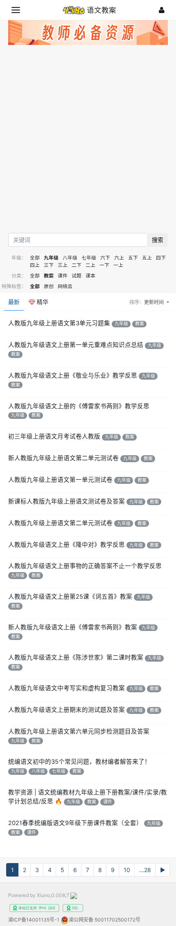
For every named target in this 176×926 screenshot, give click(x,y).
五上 (147, 258)
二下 (76, 265)
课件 (63, 276)
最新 (14, 301)
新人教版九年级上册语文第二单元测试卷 (63, 458)
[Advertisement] (88, 141)
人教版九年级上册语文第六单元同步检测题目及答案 (78, 731)
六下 (105, 258)
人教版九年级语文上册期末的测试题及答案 (66, 710)
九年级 (51, 258)
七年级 (88, 258)
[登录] (162, 10)
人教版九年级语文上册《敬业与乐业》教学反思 (72, 375)
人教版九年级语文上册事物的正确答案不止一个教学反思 (85, 566)
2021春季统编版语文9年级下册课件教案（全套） (75, 823)
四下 (161, 258)
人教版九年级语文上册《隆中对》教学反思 (66, 544)
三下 (49, 265)
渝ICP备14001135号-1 (33, 920)
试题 (76, 276)
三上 (63, 265)
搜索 (157, 239)
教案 (49, 276)
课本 (90, 276)
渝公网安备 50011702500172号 (104, 920)
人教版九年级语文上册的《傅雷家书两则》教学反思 (78, 406)
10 (127, 869)
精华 (41, 301)
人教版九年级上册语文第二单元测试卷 (60, 523)
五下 (133, 258)
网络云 (65, 286)
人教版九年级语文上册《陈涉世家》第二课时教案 (75, 657)
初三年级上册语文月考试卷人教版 (54, 436)
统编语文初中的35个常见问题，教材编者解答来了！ (79, 761)
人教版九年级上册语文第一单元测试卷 (60, 479)
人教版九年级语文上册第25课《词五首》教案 (70, 596)
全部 (35, 258)
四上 (35, 265)
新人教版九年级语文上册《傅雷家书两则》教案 (72, 627)
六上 (119, 258)
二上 (90, 265)
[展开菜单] (16, 10)
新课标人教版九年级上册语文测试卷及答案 (66, 501)
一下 (104, 265)
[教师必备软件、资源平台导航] (88, 33)
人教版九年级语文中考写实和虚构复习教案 (66, 688)
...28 (145, 869)
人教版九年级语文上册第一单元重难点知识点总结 (75, 345)
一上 (118, 265)
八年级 (70, 258)
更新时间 (154, 302)
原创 (49, 286)
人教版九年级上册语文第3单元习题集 (59, 323)
